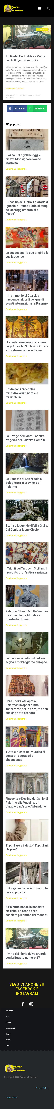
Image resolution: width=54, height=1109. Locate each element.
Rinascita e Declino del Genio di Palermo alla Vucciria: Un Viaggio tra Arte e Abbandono (27, 802)
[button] (39, 8)
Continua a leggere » (15, 88)
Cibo (7, 1046)
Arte (7, 1017)
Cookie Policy (11, 1097)
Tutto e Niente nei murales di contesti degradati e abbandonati (25, 755)
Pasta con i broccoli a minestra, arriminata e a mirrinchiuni (22, 393)
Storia (8, 1034)
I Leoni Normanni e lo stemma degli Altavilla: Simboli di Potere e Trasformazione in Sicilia (27, 346)
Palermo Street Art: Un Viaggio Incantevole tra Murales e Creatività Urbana (27, 615)
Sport (8, 1040)
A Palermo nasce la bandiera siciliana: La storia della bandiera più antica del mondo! (26, 910)
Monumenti (10, 1028)
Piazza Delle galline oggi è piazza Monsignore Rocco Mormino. (23, 159)
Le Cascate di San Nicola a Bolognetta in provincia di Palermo (24, 482)
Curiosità (9, 1011)
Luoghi (8, 1022)
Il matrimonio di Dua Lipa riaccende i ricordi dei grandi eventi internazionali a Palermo (27, 299)
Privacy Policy (42, 1088)
